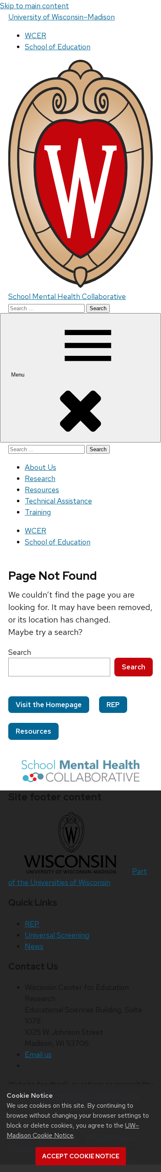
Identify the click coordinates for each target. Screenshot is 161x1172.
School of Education (57, 46)
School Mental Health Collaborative (67, 296)
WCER (35, 35)
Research (40, 478)
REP (113, 704)
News (34, 946)
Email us (38, 1054)
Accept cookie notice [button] (80, 1156)
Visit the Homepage (49, 704)
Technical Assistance (58, 501)
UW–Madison (61, 17)
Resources (42, 489)
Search (19, 652)
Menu (18, 375)
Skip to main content (34, 5)
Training (38, 512)
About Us (40, 467)
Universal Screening (57, 935)
